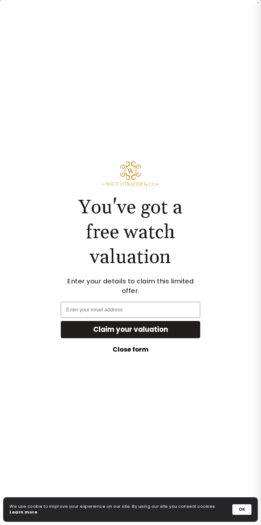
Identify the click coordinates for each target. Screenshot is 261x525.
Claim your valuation (130, 329)
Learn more (23, 512)
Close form (131, 349)
